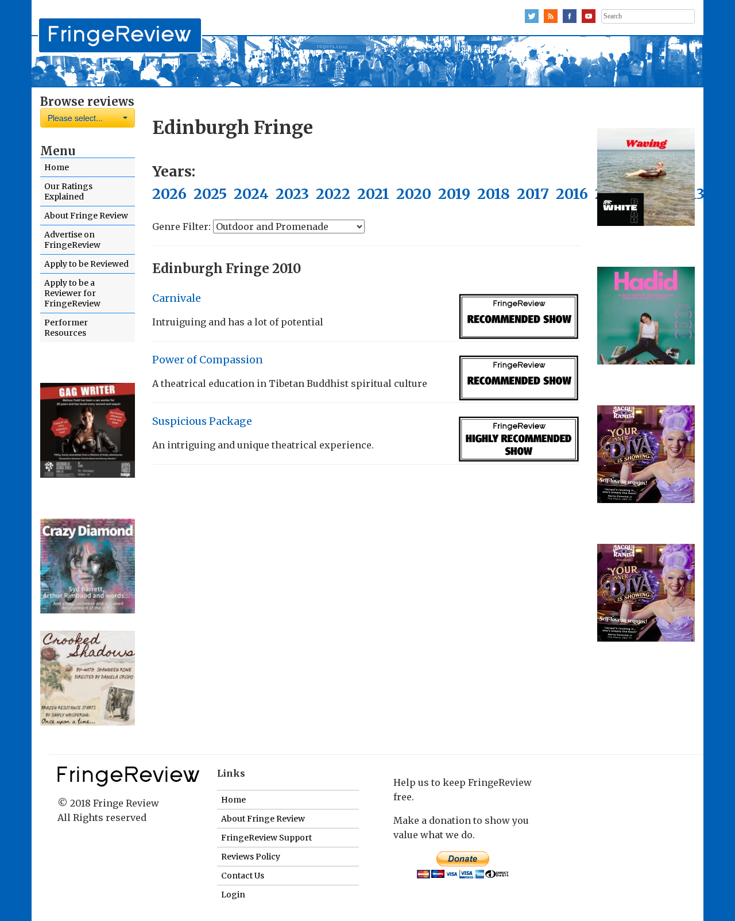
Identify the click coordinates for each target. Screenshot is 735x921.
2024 (251, 194)
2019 (454, 194)
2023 (292, 194)
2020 (413, 194)
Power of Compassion (207, 360)
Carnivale (176, 298)
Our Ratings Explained (68, 191)
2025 (210, 194)
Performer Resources (66, 327)
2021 (373, 194)
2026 (169, 194)
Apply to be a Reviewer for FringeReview (72, 293)
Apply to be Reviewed (86, 264)
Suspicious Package (202, 421)
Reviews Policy (250, 856)
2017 (533, 194)
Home (56, 167)
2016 (572, 194)
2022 (333, 194)
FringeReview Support (266, 837)
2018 (493, 194)
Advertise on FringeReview (72, 239)
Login (233, 894)
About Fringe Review (86, 215)
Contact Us (242, 875)
